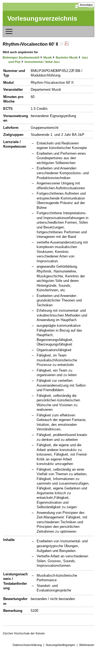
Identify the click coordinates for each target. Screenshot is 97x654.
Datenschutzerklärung (27, 644)
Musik (47, 57)
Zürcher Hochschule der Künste (24, 633)
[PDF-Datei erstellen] (66, 44)
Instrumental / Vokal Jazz (42, 61)
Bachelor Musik (67, 57)
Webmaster (86, 644)
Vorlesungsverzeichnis (42, 18)
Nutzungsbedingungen (60, 644)
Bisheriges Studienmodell (21, 57)
